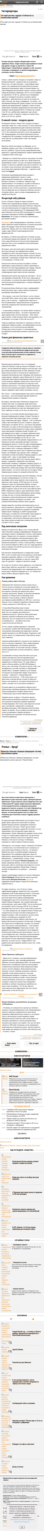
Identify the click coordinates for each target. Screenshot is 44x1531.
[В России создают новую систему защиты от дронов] (6, 1466)
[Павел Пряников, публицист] (21, 949)
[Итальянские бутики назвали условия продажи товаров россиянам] (6, 1162)
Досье (22, 1072)
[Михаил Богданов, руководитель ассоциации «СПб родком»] (21, 995)
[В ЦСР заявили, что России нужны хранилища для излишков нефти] (6, 1228)
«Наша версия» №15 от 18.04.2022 (33, 721)
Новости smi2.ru (5, 1070)
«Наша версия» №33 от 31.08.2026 (33, 1036)
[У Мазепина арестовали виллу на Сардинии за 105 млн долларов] (6, 1193)
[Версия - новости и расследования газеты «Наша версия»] (6, 3)
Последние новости (22, 1106)
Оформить (6, 222)
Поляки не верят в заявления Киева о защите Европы (10, 1065)
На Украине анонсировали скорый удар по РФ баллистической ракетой (31, 1063)
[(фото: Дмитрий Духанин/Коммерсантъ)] (22, 341)
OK (22, 1527)
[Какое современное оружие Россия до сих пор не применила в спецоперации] (6, 1251)
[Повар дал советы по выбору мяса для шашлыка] (6, 1178)
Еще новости (22, 1134)
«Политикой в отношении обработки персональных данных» (22, 1520)
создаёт (29, 879)
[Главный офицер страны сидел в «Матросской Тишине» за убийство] (6, 1362)
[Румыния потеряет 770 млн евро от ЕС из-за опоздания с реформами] (6, 1421)
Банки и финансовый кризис (24, 76)
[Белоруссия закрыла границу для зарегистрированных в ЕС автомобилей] (6, 1210)
